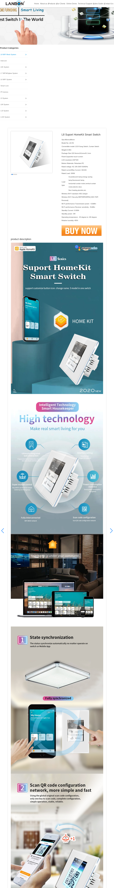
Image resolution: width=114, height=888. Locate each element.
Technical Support (85, 4)
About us (43, 4)
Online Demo (71, 4)
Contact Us (108, 4)
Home (36, 4)
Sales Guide (98, 4)
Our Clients (60, 4)
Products (51, 4)
